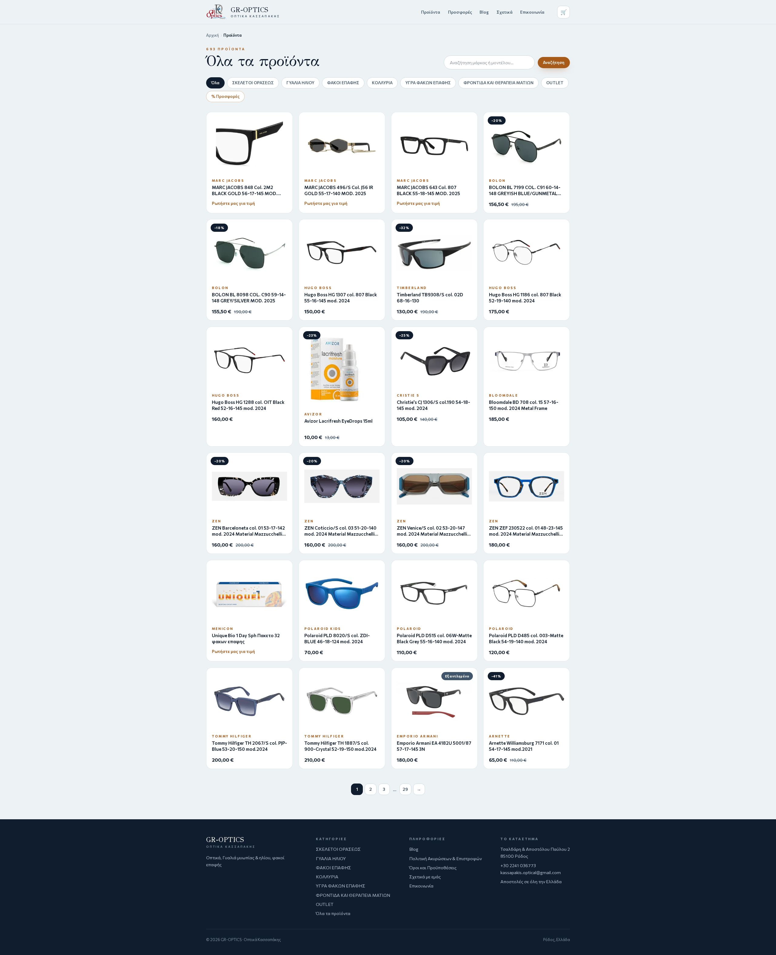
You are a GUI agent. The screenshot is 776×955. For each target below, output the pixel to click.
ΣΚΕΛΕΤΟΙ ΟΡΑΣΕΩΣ (253, 82)
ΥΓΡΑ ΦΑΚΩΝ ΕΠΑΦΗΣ (428, 82)
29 (405, 789)
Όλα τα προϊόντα (333, 913)
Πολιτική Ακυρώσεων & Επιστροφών (445, 858)
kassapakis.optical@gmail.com (530, 872)
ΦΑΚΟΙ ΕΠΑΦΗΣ (343, 82)
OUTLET (555, 82)
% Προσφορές (225, 96)
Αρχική (212, 35)
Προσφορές (460, 12)
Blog (484, 12)
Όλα (215, 82)
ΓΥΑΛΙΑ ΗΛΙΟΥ (300, 82)
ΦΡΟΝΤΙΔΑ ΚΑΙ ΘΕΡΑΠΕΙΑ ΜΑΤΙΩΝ (498, 82)
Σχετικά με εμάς (425, 876)
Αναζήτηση (553, 62)
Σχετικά (505, 12)
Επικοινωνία (532, 12)
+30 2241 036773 (518, 865)
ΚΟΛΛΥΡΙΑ (382, 82)
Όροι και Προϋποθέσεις (433, 867)
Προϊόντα (430, 12)
